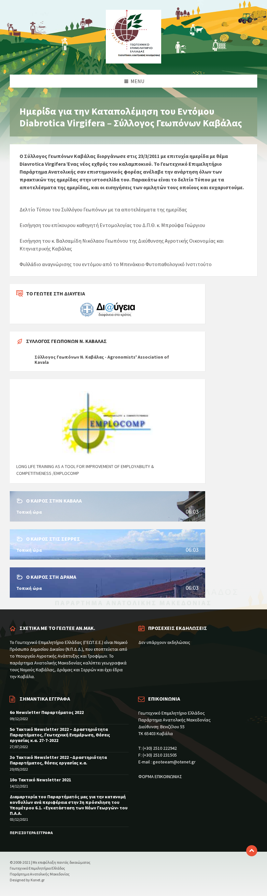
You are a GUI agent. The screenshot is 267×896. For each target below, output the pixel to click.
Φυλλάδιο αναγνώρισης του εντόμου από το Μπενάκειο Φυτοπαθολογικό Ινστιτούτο (116, 264)
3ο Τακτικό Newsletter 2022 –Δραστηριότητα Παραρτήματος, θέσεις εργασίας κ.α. (58, 760)
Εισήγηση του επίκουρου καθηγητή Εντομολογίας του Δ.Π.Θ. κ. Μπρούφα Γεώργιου (112, 225)
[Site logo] (133, 61)
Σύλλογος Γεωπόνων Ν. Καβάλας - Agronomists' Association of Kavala (102, 359)
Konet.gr (38, 879)
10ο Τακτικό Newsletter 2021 (40, 780)
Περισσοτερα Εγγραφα (31, 832)
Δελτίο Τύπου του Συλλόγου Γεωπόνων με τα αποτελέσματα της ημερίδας (103, 209)
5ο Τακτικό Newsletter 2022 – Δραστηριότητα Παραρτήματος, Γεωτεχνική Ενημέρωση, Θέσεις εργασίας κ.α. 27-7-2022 (60, 734)
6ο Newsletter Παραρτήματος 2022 (47, 712)
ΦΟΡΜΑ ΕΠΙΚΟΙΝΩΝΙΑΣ (160, 776)
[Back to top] (251, 850)
